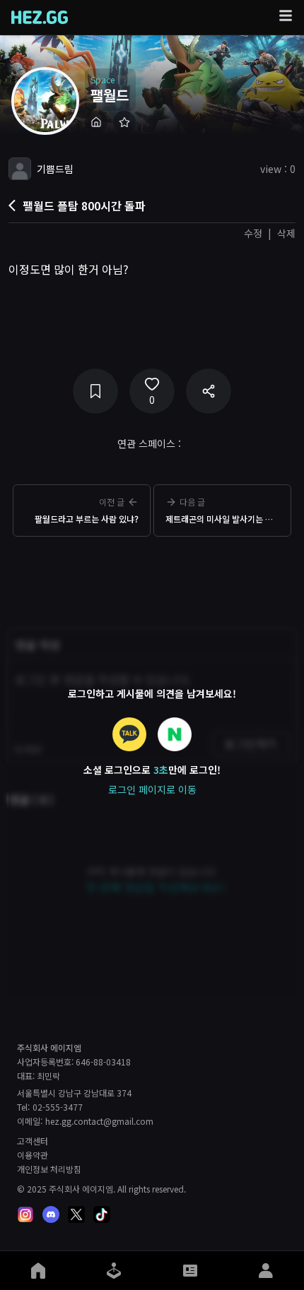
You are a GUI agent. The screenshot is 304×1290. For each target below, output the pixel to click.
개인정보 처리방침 (49, 1169)
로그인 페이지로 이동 (152, 789)
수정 (253, 233)
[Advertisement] (152, 577)
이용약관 (32, 1155)
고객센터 (32, 1141)
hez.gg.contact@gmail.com (99, 1121)
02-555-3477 (58, 1107)
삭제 (286, 233)
